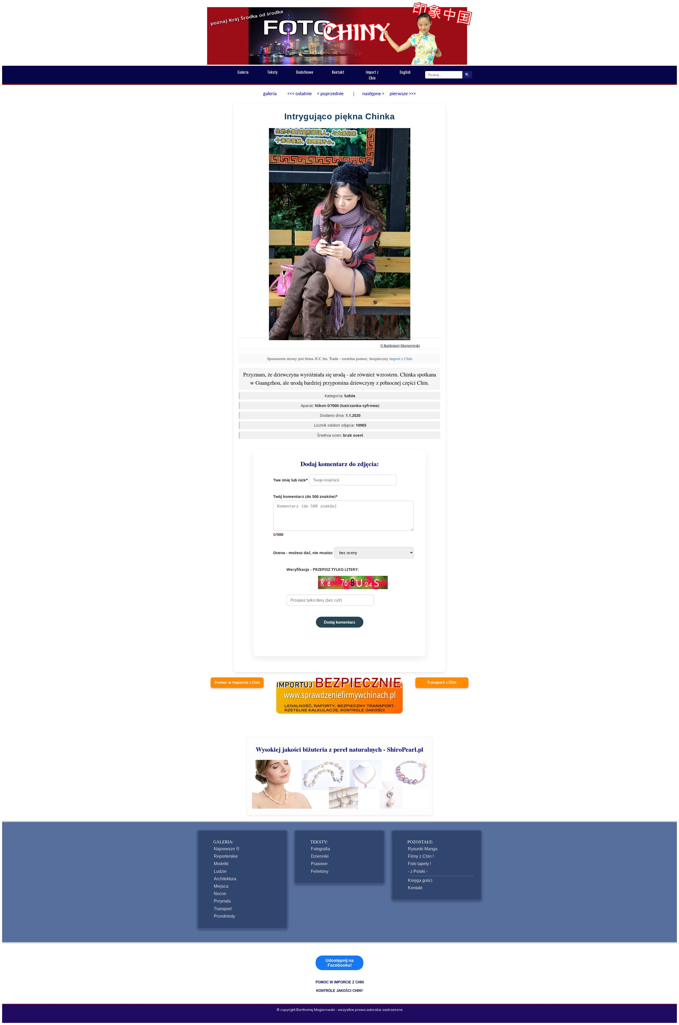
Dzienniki (320, 856)
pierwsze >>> (403, 94)
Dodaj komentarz (339, 622)
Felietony (319, 871)
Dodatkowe (304, 72)
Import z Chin (372, 75)
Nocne (220, 893)
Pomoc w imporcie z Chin (237, 683)
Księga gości (420, 880)
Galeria (243, 72)
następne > (372, 94)
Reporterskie (226, 856)
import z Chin (400, 358)
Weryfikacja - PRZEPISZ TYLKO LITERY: (322, 569)
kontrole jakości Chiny (339, 991)
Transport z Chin (441, 683)
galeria (270, 94)
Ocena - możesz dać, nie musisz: (303, 552)
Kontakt (338, 72)
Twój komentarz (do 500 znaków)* (305, 515)
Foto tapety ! (419, 863)
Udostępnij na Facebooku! (339, 962)
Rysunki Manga (422, 849)
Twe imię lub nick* (291, 480)
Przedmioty (224, 916)
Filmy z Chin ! (421, 856)
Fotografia (320, 849)
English (405, 72)
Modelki (221, 863)
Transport (223, 908)
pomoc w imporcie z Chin (340, 982)
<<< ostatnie (299, 94)
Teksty (272, 72)
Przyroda (222, 901)
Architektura (225, 879)
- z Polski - (418, 871)
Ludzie (220, 871)
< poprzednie (330, 94)
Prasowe (319, 863)
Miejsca (221, 886)
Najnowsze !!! (226, 849)
